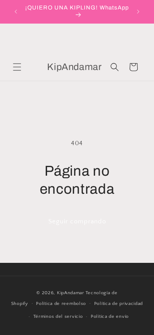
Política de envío (110, 316)
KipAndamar (70, 292)
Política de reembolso (61, 303)
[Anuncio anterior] (15, 11)
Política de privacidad (118, 303)
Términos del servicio (58, 316)
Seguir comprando (77, 221)
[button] (17, 67)
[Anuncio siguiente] (138, 11)
